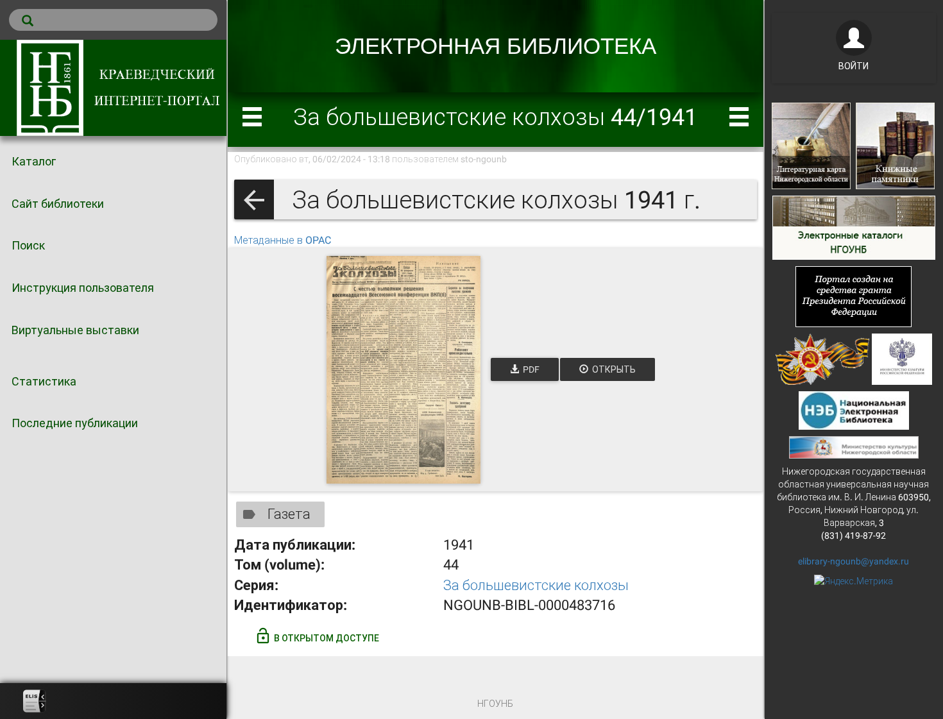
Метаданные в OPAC (282, 240)
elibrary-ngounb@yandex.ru (853, 561)
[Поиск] (113, 20)
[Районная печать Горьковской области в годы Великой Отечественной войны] (822, 358)
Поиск (28, 245)
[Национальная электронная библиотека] (854, 409)
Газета (289, 514)
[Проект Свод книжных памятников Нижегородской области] (895, 145)
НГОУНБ (495, 703)
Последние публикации (75, 423)
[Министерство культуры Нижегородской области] (854, 446)
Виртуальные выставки (75, 330)
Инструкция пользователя (83, 287)
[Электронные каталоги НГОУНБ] (853, 226)
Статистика (44, 381)
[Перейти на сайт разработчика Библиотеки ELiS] (34, 701)
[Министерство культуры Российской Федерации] (902, 358)
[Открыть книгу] (403, 370)
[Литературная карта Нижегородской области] (811, 145)
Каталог (34, 161)
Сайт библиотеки (58, 203)
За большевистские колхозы (536, 585)
